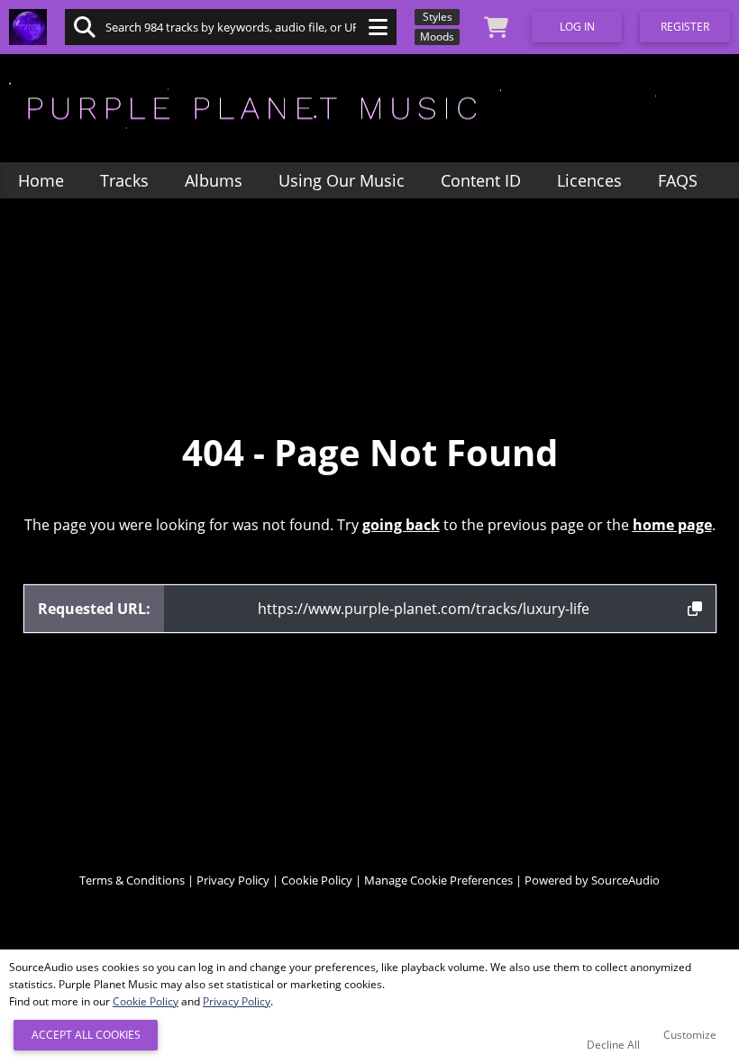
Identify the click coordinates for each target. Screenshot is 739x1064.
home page (672, 525)
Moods (437, 36)
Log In (577, 26)
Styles (437, 16)
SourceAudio (625, 880)
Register (685, 26)
